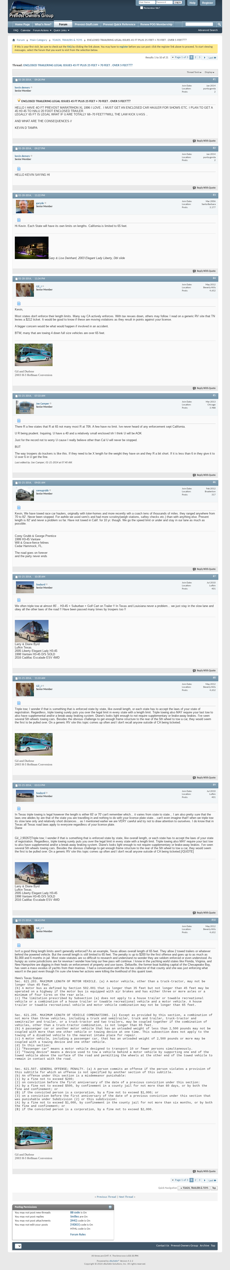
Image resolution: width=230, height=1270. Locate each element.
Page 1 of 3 (181, 57)
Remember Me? (151, 8)
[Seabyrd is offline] (25, 587)
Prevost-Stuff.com (86, 24)
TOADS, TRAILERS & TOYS (67, 40)
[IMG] (73, 1220)
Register (207, 2)
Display (208, 72)
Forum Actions (41, 30)
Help (192, 2)
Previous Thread (106, 1196)
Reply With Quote (206, 141)
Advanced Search (208, 30)
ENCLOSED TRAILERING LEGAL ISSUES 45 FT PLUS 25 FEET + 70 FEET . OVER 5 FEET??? (78, 65)
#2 (214, 148)
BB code (75, 1212)
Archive (204, 1245)
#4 (214, 278)
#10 (214, 920)
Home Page (22, 24)
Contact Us (162, 1245)
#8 (214, 678)
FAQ (15, 30)
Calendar (26, 30)
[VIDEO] (75, 1224)
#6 (214, 482)
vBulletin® (114, 1261)
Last (211, 57)
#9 (214, 785)
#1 (214, 79)
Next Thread (126, 1196)
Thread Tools (193, 72)
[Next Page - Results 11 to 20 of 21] (204, 58)
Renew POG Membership (156, 24)
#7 (214, 576)
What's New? (43, 24)
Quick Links (60, 30)
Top (214, 1188)
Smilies (74, 1216)
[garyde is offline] (25, 206)
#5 (214, 395)
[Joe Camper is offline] (25, 407)
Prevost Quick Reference (119, 24)
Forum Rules (78, 1234)
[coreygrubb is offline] (25, 494)
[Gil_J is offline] (25, 290)
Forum (63, 24)
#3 (214, 195)
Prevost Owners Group (184, 1245)
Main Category (38, 40)
